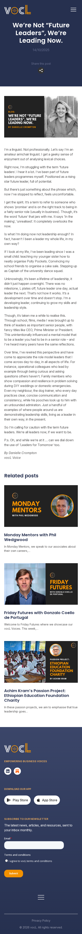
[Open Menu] (73, 9)
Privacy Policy (41, 920)
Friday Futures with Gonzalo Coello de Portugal (39, 615)
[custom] (7, 771)
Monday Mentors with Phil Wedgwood (30, 537)
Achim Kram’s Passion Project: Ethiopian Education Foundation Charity (36, 695)
